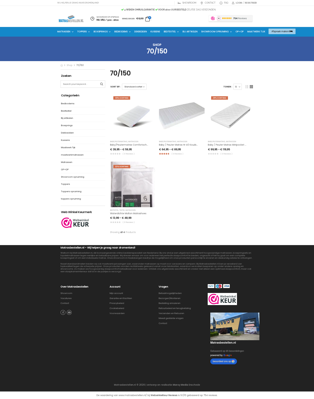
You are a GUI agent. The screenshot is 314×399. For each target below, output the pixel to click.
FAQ (225, 2)
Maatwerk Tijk (256, 31)
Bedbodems (121, 31)
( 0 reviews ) (129, 154)
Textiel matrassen (127, 210)
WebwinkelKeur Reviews (164, 395)
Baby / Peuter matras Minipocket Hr (227, 144)
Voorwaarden (117, 313)
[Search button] (101, 84)
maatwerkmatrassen (72, 155)
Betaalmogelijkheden (170, 293)
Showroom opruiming (215, 31)
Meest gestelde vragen (171, 318)
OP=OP (240, 31)
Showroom (189, 2)
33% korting (121, 98)
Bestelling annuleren (169, 303)
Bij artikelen (190, 31)
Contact (209, 2)
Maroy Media (180, 384)
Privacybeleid (117, 303)
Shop (69, 65)
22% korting (121, 166)
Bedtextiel (170, 31)
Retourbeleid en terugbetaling (175, 308)
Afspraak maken (280, 31)
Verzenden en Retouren (171, 313)
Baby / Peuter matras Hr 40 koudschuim (181, 144)
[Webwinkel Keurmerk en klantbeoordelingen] (75, 222)
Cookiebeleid (117, 308)
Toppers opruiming (71, 191)
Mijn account (116, 293)
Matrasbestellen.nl (223, 342)
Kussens (155, 31)
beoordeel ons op (222, 361)
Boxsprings (101, 31)
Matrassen (63, 31)
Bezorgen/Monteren (169, 298)
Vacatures (66, 298)
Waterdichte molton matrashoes (128, 213)
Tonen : (227, 86)
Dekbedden (140, 31)
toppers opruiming (71, 199)
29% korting (219, 98)
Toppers (82, 31)
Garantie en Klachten (121, 298)
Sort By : (115, 86)
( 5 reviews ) (177, 154)
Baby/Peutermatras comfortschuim (130, 144)
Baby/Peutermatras (118, 141)
